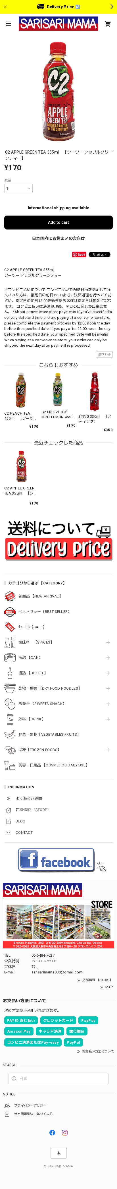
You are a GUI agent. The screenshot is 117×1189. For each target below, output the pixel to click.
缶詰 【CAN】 (30, 657)
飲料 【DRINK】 (31, 719)
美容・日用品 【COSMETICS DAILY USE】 (53, 765)
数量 (7, 180)
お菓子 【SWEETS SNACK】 (42, 704)
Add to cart (58, 222)
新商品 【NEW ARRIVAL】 (40, 596)
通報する (104, 354)
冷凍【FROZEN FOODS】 (39, 750)
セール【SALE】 (32, 627)
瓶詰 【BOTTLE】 (33, 673)
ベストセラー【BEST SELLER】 (45, 611)
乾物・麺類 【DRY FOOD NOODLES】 (50, 688)
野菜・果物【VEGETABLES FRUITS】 (49, 734)
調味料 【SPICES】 (36, 642)
